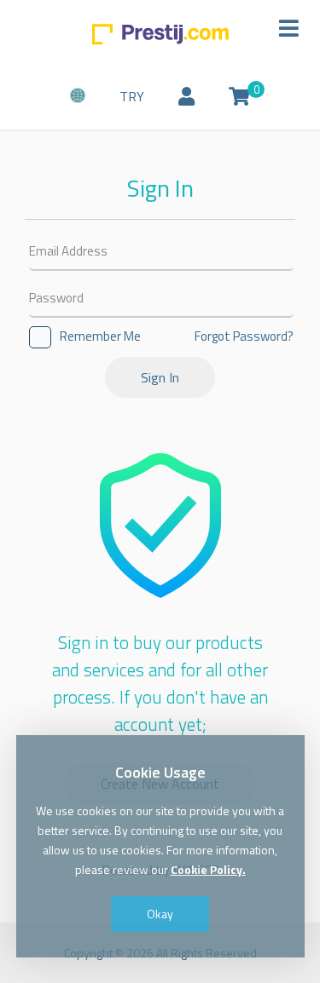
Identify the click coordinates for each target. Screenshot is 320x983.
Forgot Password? (244, 336)
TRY (131, 96)
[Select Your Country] (77, 96)
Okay (160, 914)
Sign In (160, 377)
